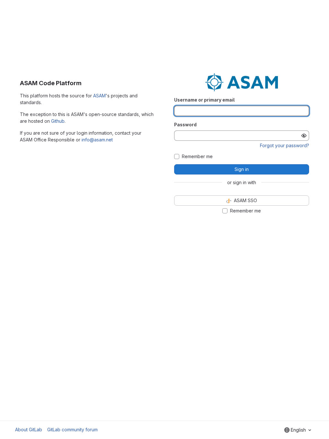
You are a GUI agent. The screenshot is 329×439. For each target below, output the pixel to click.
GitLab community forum (72, 429)
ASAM (99, 95)
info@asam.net (97, 139)
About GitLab (28, 429)
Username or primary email (204, 100)
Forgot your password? (284, 145)
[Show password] (304, 135)
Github (58, 121)
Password (185, 124)
